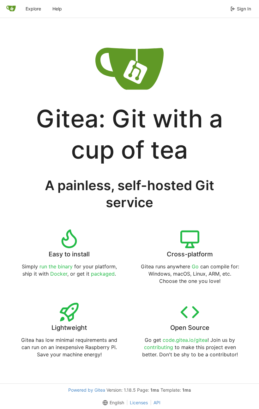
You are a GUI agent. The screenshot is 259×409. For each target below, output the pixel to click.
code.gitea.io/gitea (185, 340)
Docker (58, 274)
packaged (103, 274)
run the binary (56, 266)
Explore (33, 8)
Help (57, 8)
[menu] (112, 402)
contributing (158, 347)
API (157, 402)
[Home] (11, 8)
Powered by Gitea (86, 390)
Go (195, 266)
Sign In (244, 8)
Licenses (139, 402)
